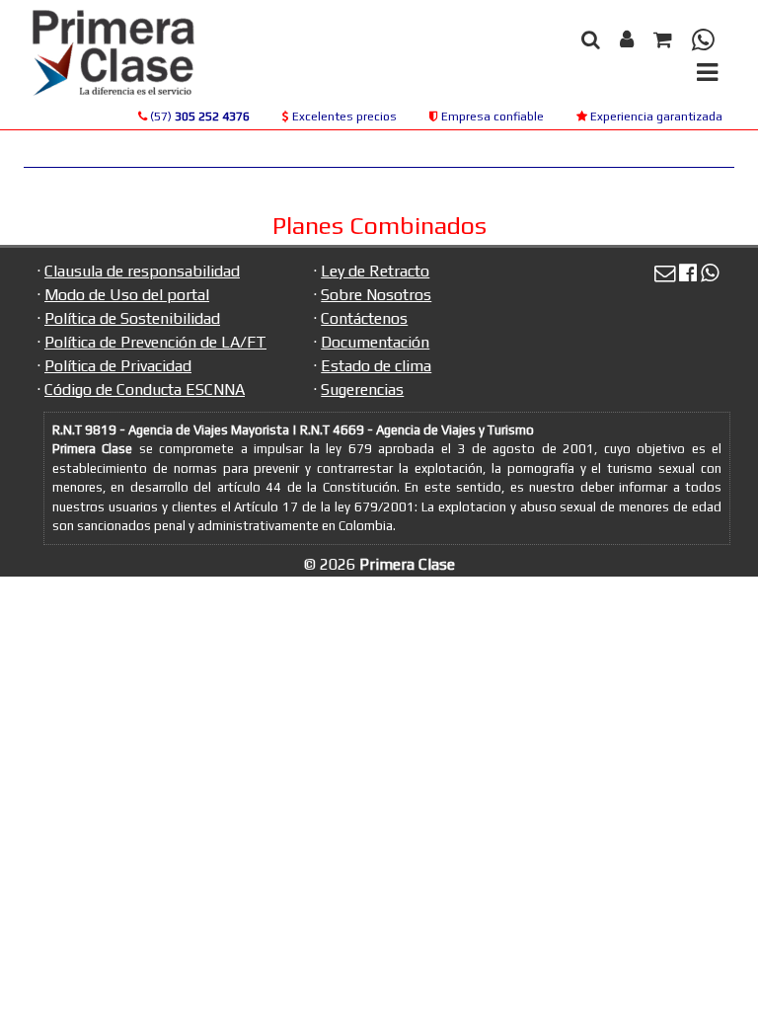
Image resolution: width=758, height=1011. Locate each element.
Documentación (375, 342)
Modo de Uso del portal (126, 294)
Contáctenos (364, 318)
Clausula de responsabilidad (142, 271)
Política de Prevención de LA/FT (155, 342)
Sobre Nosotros (376, 294)
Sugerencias (362, 389)
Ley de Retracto (375, 271)
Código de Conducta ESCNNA (144, 389)
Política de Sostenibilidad (132, 318)
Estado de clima (376, 365)
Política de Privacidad (117, 365)
